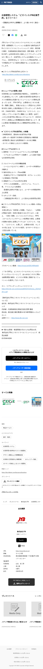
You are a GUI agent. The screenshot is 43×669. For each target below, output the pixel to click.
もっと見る (38, 596)
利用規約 (34, 649)
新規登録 (34, 2)
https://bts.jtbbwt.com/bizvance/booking (16, 74)
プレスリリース (13, 501)
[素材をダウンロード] (21, 35)
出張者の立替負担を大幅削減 (12, 459)
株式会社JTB (25, 501)
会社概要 (9, 649)
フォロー (21, 540)
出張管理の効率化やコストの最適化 (14, 450)
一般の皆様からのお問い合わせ (21, 662)
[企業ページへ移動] (21, 521)
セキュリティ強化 (30, 459)
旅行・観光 (6, 437)
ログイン (28, 2)
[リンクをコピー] (25, 35)
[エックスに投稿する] (8, 35)
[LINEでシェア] (16, 35)
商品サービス (7, 428)
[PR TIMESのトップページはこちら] (8, 2)
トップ (5, 501)
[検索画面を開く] (41, 2)
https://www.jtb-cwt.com (19, 318)
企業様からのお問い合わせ (21, 657)
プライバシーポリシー (22, 649)
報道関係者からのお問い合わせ (21, 653)
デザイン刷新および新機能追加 (13, 455)
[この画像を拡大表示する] (9, 402)
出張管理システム (8, 446)
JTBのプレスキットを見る (10, 492)
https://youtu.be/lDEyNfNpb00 (28, 266)
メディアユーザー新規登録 (21, 368)
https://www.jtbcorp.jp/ (23, 551)
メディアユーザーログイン (21, 358)
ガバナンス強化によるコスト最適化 (14, 463)
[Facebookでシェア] (12, 35)
